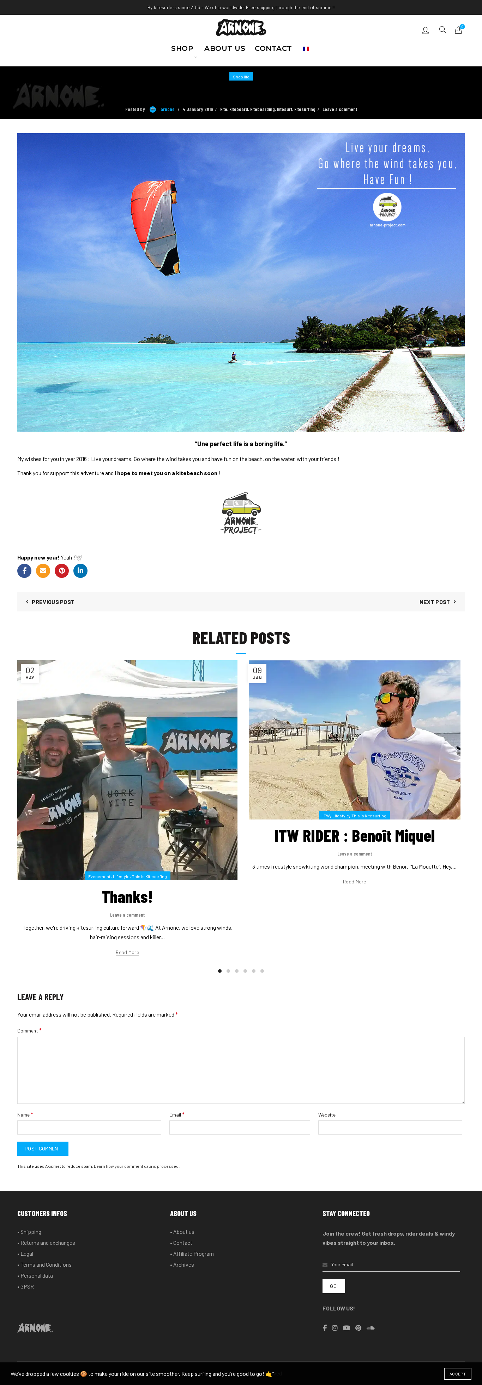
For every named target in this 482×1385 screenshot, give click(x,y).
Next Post (435, 601)
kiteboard (238, 109)
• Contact (181, 1242)
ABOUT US (224, 50)
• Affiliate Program (192, 1253)
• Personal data (35, 1275)
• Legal (25, 1253)
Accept (458, 1373)
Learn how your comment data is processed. (137, 1166)
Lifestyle (121, 876)
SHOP (182, 50)
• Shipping (29, 1231)
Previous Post (53, 601)
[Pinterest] (62, 571)
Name (25, 1114)
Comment (29, 1030)
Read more (127, 952)
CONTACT (273, 50)
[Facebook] (24, 571)
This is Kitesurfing (149, 876)
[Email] (43, 571)
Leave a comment (340, 109)
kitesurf (284, 109)
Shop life (241, 76)
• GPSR (25, 1286)
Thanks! (127, 896)
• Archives (182, 1264)
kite (223, 109)
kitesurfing (304, 109)
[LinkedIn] (80, 571)
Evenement (99, 876)
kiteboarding (262, 109)
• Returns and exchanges (46, 1242)
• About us (182, 1231)
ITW (326, 815)
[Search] (442, 29)
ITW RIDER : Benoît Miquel (355, 835)
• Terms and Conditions (44, 1264)
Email (177, 1114)
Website (327, 1115)
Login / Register (426, 30)
